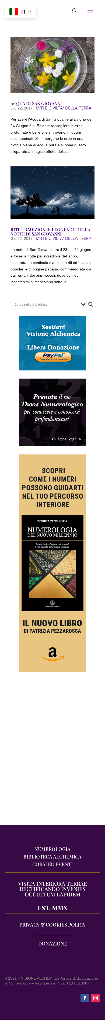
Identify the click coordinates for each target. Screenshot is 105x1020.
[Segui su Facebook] (84, 998)
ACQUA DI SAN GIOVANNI (36, 103)
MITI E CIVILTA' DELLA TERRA (64, 108)
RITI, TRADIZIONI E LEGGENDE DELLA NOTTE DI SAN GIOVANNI (50, 232)
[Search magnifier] (90, 304)
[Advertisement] (52, 751)
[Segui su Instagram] (95, 998)
